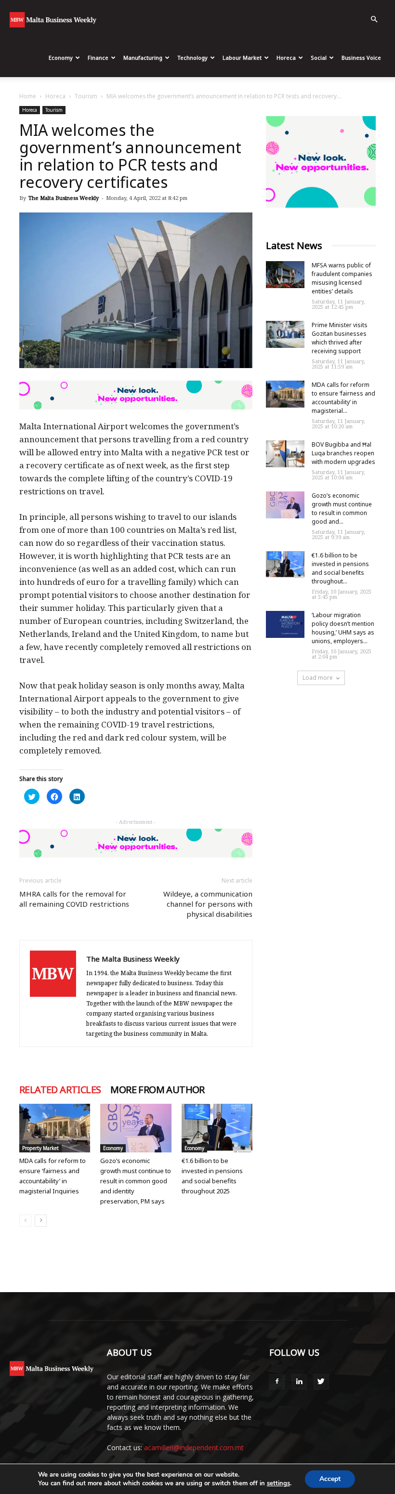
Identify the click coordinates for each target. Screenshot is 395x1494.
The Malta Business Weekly (63, 197)
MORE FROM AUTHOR (157, 1090)
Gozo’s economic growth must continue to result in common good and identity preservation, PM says (135, 1180)
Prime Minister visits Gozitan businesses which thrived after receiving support (340, 338)
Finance (98, 57)
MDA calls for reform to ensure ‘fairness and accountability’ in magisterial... (343, 398)
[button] (373, 19)
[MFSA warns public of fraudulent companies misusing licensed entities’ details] (285, 274)
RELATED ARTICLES (60, 1090)
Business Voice (361, 57)
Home (27, 96)
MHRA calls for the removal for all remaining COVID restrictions (74, 899)
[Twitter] (321, 1381)
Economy (61, 57)
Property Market (40, 1148)
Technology (192, 57)
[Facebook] (277, 1381)
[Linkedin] (299, 1381)
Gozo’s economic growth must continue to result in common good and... (342, 508)
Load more (318, 678)
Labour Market (242, 57)
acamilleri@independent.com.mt (194, 1447)
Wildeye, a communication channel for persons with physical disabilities (207, 904)
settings (278, 1483)
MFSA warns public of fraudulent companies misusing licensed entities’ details (342, 278)
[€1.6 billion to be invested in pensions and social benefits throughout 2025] (217, 1128)
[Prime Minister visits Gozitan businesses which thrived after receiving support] (285, 334)
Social (319, 57)
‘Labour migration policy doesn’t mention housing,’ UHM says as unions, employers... (343, 628)
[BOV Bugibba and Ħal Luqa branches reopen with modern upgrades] (285, 453)
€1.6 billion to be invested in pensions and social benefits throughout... (340, 568)
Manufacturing (142, 57)
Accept (330, 1478)
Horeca (286, 57)
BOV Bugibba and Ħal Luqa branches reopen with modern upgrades (343, 453)
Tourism (86, 96)
